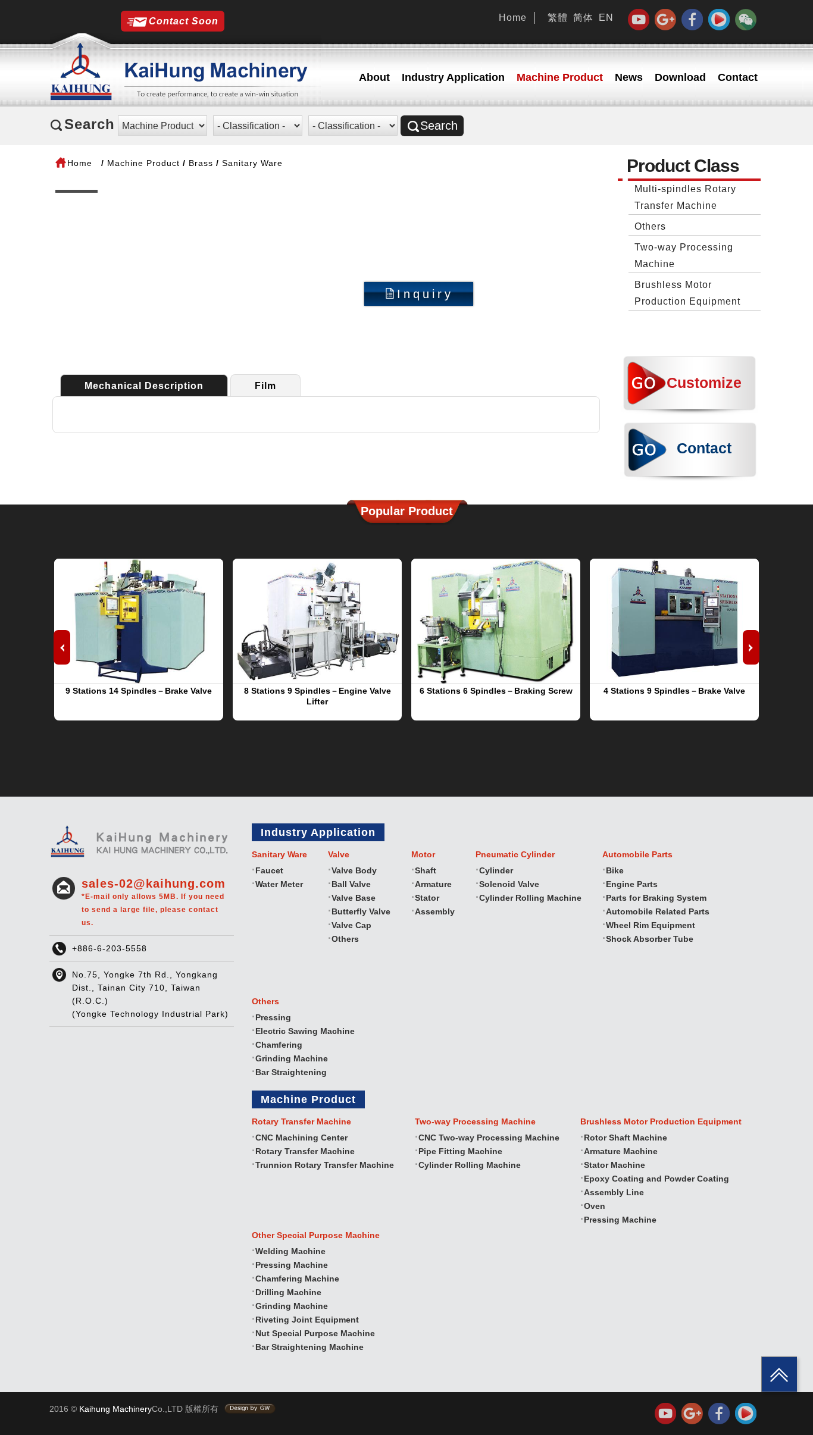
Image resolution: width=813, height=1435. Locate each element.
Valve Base (354, 898)
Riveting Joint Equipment (307, 1319)
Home (513, 17)
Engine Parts (632, 884)
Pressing (273, 1017)
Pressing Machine (620, 1219)
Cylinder (496, 870)
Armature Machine (621, 1151)
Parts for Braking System (656, 898)
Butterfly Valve (361, 911)
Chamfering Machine (297, 1278)
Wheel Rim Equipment (650, 925)
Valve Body (354, 870)
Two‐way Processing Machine (683, 255)
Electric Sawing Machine (305, 1031)
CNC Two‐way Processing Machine (488, 1137)
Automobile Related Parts (657, 911)
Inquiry (425, 293)
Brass (201, 163)
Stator (427, 898)
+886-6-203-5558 (109, 948)
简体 (583, 17)
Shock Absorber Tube (649, 939)
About (374, 77)
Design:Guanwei (250, 1409)
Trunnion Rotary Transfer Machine (324, 1165)
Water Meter (279, 884)
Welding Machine (290, 1251)
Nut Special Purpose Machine (315, 1333)
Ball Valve (351, 884)
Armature (433, 884)
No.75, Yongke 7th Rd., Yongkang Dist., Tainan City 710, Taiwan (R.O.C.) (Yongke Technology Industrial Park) (150, 994)
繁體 (558, 17)
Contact (738, 77)
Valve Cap (351, 925)
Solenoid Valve (509, 884)
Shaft (425, 870)
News (629, 77)
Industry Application (453, 77)
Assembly (435, 911)
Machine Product (560, 77)
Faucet (269, 870)
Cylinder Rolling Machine (530, 898)
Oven (594, 1206)
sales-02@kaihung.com (154, 902)
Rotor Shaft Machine (625, 1137)
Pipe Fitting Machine (460, 1151)
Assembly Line (614, 1192)
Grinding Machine (291, 1058)
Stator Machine (614, 1165)
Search (439, 125)
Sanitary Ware (252, 163)
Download (680, 77)
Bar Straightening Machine (309, 1347)
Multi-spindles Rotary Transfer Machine (685, 197)
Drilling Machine (288, 1292)
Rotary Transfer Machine (305, 1151)
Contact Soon (183, 21)
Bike (615, 870)
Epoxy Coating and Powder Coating (656, 1178)
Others (650, 226)
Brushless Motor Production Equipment (687, 293)
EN (606, 17)
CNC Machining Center (301, 1137)
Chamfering (278, 1044)
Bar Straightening (291, 1072)
